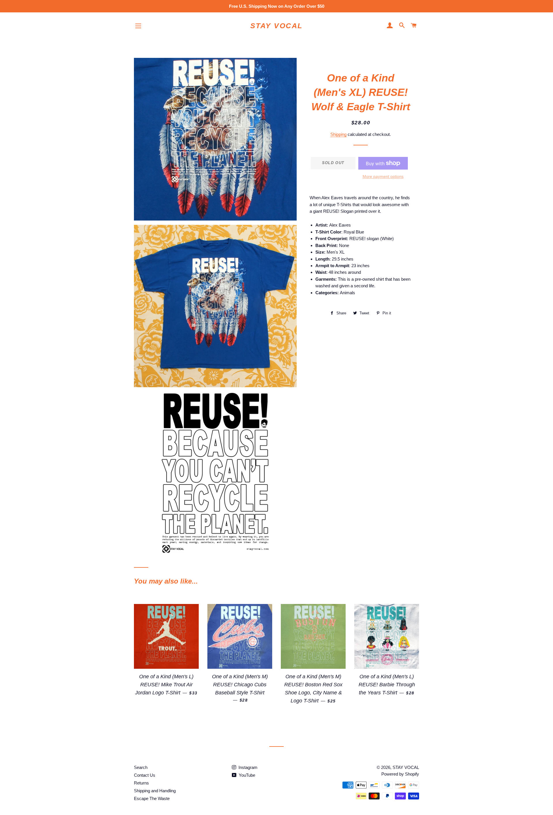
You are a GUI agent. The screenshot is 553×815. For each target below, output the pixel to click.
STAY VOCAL (276, 26)
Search (140, 767)
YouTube (246, 775)
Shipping (338, 134)
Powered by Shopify (400, 774)
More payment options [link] (383, 176)
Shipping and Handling (155, 790)
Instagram (247, 767)
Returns (141, 782)
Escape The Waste (152, 798)
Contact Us (144, 775)
